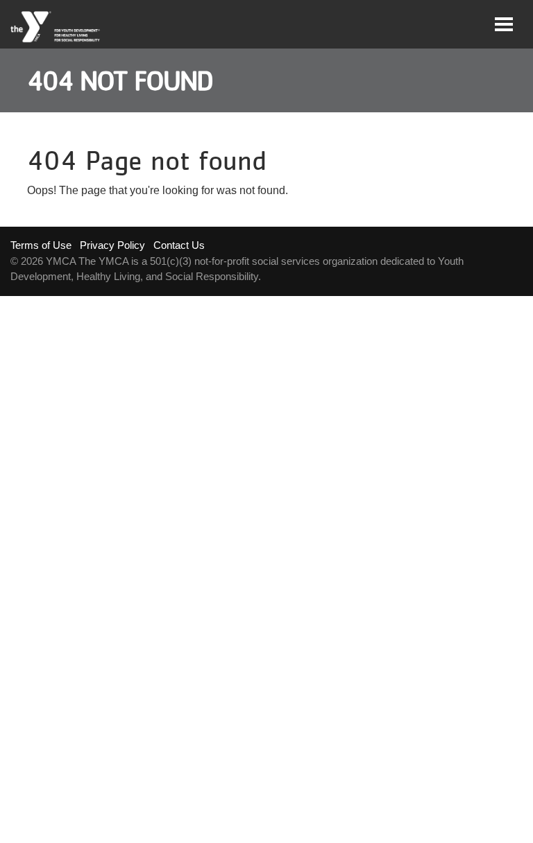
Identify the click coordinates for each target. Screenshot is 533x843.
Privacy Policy (112, 245)
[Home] (55, 27)
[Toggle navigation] (504, 24)
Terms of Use (40, 245)
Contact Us (179, 245)
